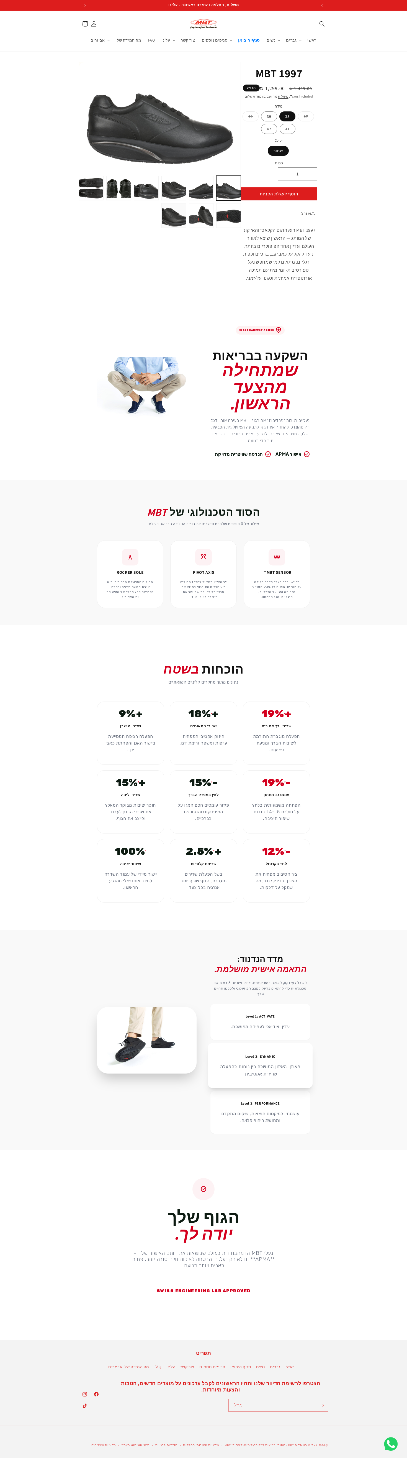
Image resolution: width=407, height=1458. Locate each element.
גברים (275, 1366)
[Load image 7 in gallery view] (228, 215)
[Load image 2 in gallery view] (201, 188)
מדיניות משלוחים (103, 1445)
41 (287, 128)
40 (248, 117)
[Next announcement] (85, 5)
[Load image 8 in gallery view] (201, 215)
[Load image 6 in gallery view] (91, 188)
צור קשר (187, 1366)
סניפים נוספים (212, 1366)
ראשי (290, 1366)
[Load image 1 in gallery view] (228, 188)
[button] (322, 24)
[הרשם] (322, 1405)
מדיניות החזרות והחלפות (201, 1445)
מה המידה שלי (136, 1366)
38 (287, 116)
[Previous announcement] (322, 5)
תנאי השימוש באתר (136, 1445)
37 (303, 117)
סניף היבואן (240, 1366)
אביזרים (115, 1366)
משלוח (283, 96)
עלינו (170, 1366)
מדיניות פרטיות (166, 1445)
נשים (260, 1366)
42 (269, 128)
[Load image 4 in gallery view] (146, 188)
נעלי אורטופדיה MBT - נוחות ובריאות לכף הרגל (284, 1445)
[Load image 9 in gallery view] (173, 215)
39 (269, 116)
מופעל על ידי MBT (237, 1445)
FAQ (157, 1366)
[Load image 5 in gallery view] (118, 188)
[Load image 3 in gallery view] (173, 188)
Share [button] (306, 213)
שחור (278, 150)
